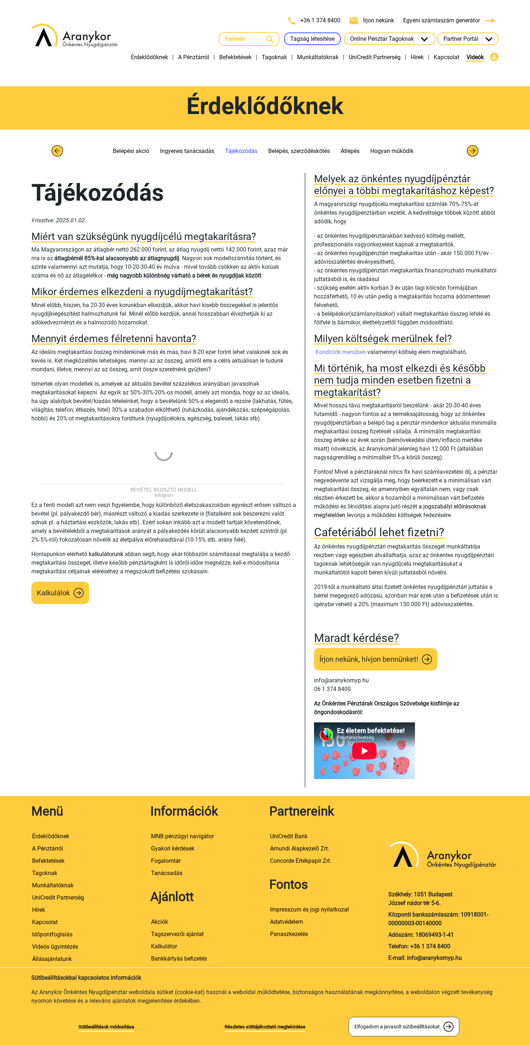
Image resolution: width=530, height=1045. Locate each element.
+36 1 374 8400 (320, 20)
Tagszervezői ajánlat (177, 934)
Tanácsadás (166, 873)
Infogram (164, 495)
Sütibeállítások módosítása (106, 1026)
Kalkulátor (164, 946)
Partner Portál (461, 38)
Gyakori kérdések (172, 848)
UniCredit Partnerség (375, 57)
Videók (475, 57)
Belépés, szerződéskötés (299, 151)
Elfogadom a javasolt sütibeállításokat (397, 1026)
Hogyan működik (392, 151)
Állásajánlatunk (52, 959)
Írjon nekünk (379, 20)
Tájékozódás (241, 151)
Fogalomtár (166, 860)
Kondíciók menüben (340, 352)
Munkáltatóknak (318, 57)
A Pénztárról (193, 57)
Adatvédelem (286, 921)
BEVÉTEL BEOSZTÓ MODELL (164, 490)
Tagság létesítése (312, 38)
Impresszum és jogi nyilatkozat (309, 909)
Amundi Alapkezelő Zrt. (299, 848)
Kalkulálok (53, 593)
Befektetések (235, 57)
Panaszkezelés (289, 934)
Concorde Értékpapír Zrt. (300, 860)
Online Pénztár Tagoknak (382, 38)
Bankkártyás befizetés (179, 958)
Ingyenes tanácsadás (187, 151)
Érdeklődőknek (149, 57)
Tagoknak (274, 57)
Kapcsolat (446, 57)
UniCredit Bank (289, 836)
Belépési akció (131, 151)
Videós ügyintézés (55, 946)
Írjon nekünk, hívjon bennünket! (368, 659)
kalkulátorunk (106, 554)
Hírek (417, 57)
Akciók (159, 921)
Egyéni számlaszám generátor (442, 20)
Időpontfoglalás (52, 934)
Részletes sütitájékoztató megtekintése (265, 1026)
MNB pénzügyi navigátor (182, 836)
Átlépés (350, 151)
